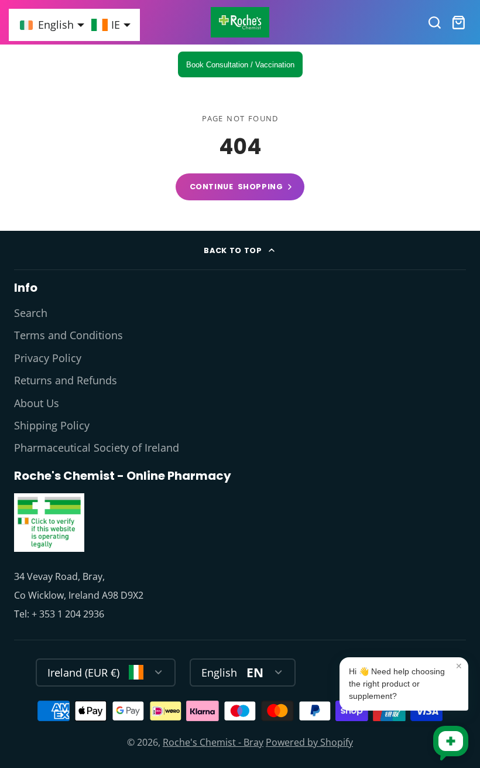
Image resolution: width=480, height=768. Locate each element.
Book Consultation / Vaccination (240, 64)
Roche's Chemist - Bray (213, 742)
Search (30, 313)
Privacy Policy (47, 358)
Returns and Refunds (65, 380)
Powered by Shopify (309, 742)
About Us (36, 403)
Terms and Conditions (68, 335)
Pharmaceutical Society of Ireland (96, 448)
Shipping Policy (52, 425)
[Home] (240, 22)
